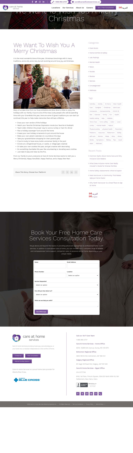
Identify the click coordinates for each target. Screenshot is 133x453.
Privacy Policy (89, 404)
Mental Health (95, 62)
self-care (92, 136)
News (92, 67)
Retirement (111, 132)
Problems (93, 132)
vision (91, 143)
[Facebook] (63, 172)
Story (113, 136)
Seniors (92, 81)
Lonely (92, 125)
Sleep (107, 136)
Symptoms (99, 140)
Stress (120, 136)
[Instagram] (87, 393)
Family (105, 114)
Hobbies (109, 118)
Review (92, 76)
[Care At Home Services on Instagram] (40, 1)
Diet (91, 114)
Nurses (92, 71)
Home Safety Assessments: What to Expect (106, 171)
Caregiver (98, 107)
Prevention (118, 129)
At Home (108, 104)
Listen (112, 122)
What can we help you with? (43, 300)
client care (116, 107)
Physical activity (95, 129)
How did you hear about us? (43, 291)
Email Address (71, 262)
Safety (119, 132)
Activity (100, 104)
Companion (93, 111)
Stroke (92, 140)
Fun (111, 114)
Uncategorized (95, 86)
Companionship (105, 111)
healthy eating (94, 118)
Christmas (107, 107)
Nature (110, 125)
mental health (101, 125)
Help (102, 118)
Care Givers (94, 48)
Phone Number (39, 271)
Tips (114, 140)
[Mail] (95, 393)
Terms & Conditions (77, 404)
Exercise (97, 114)
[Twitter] (82, 393)
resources (101, 132)
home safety (104, 122)
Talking (108, 140)
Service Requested (40, 281)
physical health (107, 129)
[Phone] (100, 393)
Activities (92, 104)
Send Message (41, 311)
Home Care (93, 122)
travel (120, 140)
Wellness (93, 90)
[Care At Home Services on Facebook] (32, 1)
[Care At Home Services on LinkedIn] (43, 1)
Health (117, 114)
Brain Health (117, 104)
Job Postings (94, 57)
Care (91, 107)
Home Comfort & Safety (98, 53)
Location (69, 271)
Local (118, 122)
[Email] (76, 172)
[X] (67, 172)
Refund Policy (99, 404)
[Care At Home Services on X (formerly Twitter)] (36, 1)
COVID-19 (116, 111)
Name (36, 262)
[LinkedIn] (72, 172)
